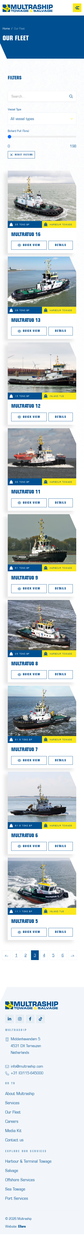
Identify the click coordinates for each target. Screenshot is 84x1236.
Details (60, 245)
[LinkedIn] (9, 1019)
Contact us (14, 1139)
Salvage (11, 1170)
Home (6, 28)
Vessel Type (14, 109)
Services (12, 1102)
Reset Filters (24, 154)
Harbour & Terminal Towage (28, 1161)
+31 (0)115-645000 (27, 1073)
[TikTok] (40, 1019)
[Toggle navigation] (77, 7)
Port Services (16, 1198)
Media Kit (13, 1130)
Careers (11, 1121)
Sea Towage (15, 1188)
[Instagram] (20, 1019)
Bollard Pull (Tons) (18, 131)
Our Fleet (13, 1111)
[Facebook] (30, 1019)
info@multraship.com (27, 1066)
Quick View (31, 245)
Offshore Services (20, 1179)
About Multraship (19, 1093)
